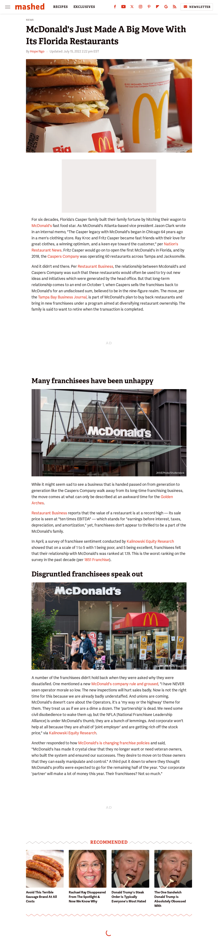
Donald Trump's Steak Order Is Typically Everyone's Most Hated (129, 896)
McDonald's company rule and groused (124, 683)
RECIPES (60, 7)
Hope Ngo (37, 51)
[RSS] (174, 7)
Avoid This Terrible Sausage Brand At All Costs (41, 896)
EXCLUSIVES (84, 7)
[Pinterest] (149, 7)
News (30, 20)
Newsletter (200, 7)
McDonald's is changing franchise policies (114, 742)
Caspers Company (63, 256)
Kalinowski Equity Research (150, 541)
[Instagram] (140, 7)
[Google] (166, 7)
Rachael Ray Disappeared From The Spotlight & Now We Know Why (87, 896)
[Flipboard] (157, 7)
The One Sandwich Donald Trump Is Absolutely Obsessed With (170, 899)
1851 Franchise (96, 559)
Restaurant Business (95, 266)
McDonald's (42, 225)
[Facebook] (115, 7)
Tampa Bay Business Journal (62, 297)
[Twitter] (132, 7)
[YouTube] (123, 7)
